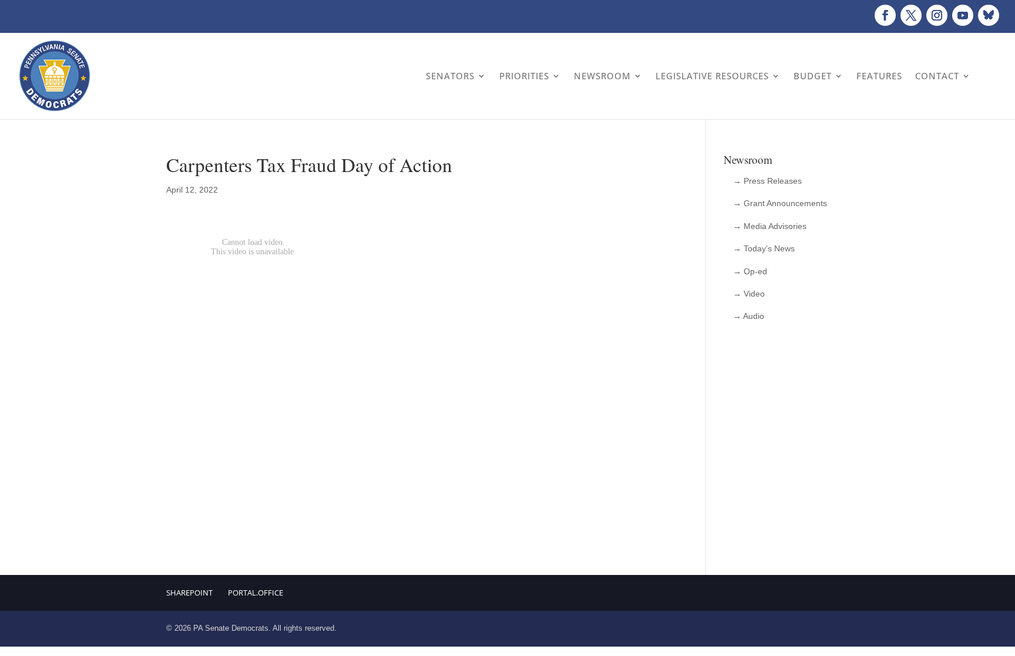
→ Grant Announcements (780, 203)
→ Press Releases (767, 181)
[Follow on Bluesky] (988, 15)
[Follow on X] (911, 15)
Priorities (524, 76)
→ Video (749, 293)
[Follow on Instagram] (936, 15)
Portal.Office (255, 592)
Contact (937, 76)
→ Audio (748, 316)
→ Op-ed (750, 271)
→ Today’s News (764, 248)
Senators (450, 76)
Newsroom (602, 76)
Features (879, 76)
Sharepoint (189, 592)
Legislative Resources (712, 76)
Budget (813, 76)
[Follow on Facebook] (885, 15)
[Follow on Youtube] (962, 15)
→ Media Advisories (769, 226)
